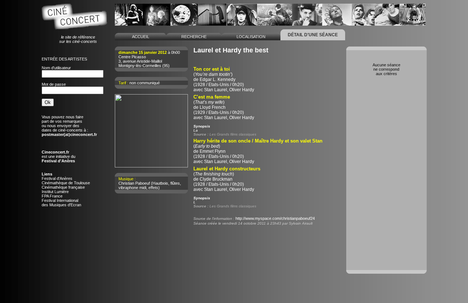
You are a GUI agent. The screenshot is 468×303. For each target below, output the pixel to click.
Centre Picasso (132, 57)
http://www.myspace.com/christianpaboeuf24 (275, 218)
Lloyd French (213, 107)
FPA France (52, 196)
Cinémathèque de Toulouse (66, 183)
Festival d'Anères (57, 178)
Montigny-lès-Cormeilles (139, 65)
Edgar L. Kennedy (217, 79)
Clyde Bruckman (216, 179)
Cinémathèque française (63, 187)
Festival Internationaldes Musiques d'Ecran (61, 202)
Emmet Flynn (213, 151)
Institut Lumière (55, 191)
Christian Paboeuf (134, 183)
